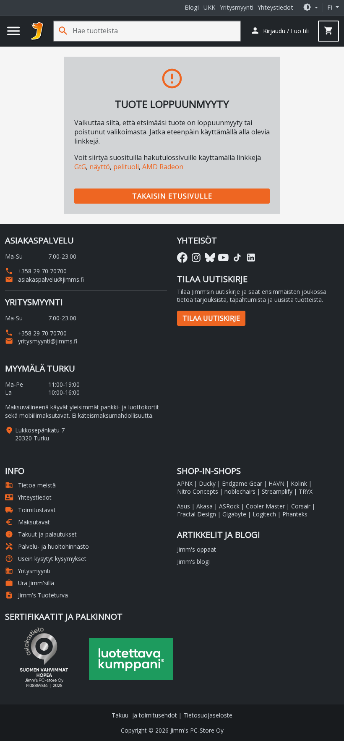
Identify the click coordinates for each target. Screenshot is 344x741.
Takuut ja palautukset (41, 534)
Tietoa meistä (30, 485)
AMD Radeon (162, 166)
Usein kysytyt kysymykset (45, 559)
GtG (80, 166)
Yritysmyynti (236, 7)
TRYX (306, 491)
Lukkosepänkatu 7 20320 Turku (40, 434)
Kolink (299, 483)
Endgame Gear (242, 483)
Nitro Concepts (197, 491)
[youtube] (223, 257)
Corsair (300, 506)
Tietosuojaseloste (207, 715)
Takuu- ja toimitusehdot (144, 715)
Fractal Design (196, 514)
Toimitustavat (30, 510)
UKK (209, 7)
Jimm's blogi (193, 562)
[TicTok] (237, 257)
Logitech (264, 514)
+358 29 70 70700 (36, 271)
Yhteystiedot (275, 7)
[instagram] (196, 257)
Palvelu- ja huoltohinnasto (47, 546)
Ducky (207, 483)
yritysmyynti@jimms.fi (41, 341)
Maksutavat (27, 522)
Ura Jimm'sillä (29, 583)
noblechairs (239, 491)
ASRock (229, 506)
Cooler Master (265, 506)
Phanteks (295, 514)
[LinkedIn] (251, 257)
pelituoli (126, 166)
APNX (185, 483)
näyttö (99, 166)
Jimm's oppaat (196, 549)
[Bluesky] (210, 257)
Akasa (204, 506)
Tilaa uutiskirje (211, 318)
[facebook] (182, 257)
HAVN (276, 483)
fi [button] (330, 7)
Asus (183, 506)
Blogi (192, 7)
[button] (310, 7)
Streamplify (277, 491)
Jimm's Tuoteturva (36, 595)
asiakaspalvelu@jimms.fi (44, 279)
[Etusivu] (37, 31)
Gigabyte (234, 514)
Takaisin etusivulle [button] (172, 196)
